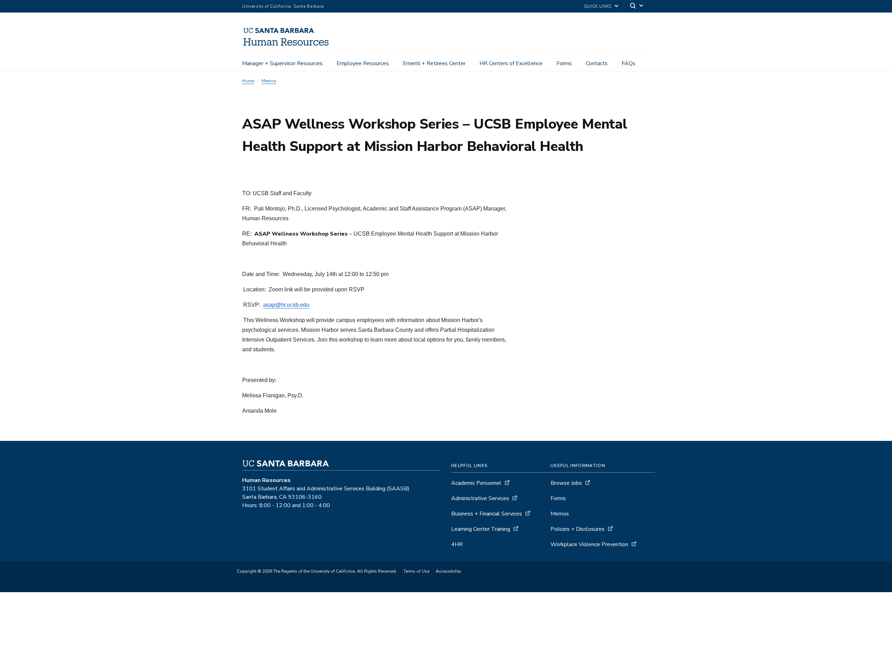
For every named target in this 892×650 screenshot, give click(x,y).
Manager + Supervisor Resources (282, 63)
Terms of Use (416, 571)
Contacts (597, 63)
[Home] (289, 45)
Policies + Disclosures (578, 529)
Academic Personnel (476, 483)
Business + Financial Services (486, 514)
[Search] (637, 6)
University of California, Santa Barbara (283, 6)
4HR (457, 544)
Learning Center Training (480, 529)
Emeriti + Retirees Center (434, 63)
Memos (269, 81)
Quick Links (598, 6)
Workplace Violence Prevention (589, 544)
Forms (564, 63)
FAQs (629, 63)
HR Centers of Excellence (511, 63)
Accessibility (448, 571)
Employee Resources (363, 63)
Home (248, 81)
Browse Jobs (566, 483)
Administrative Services (480, 498)
